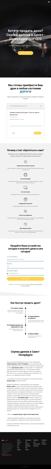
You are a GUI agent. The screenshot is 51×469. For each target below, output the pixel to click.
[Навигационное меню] (49, 2)
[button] (25, 251)
